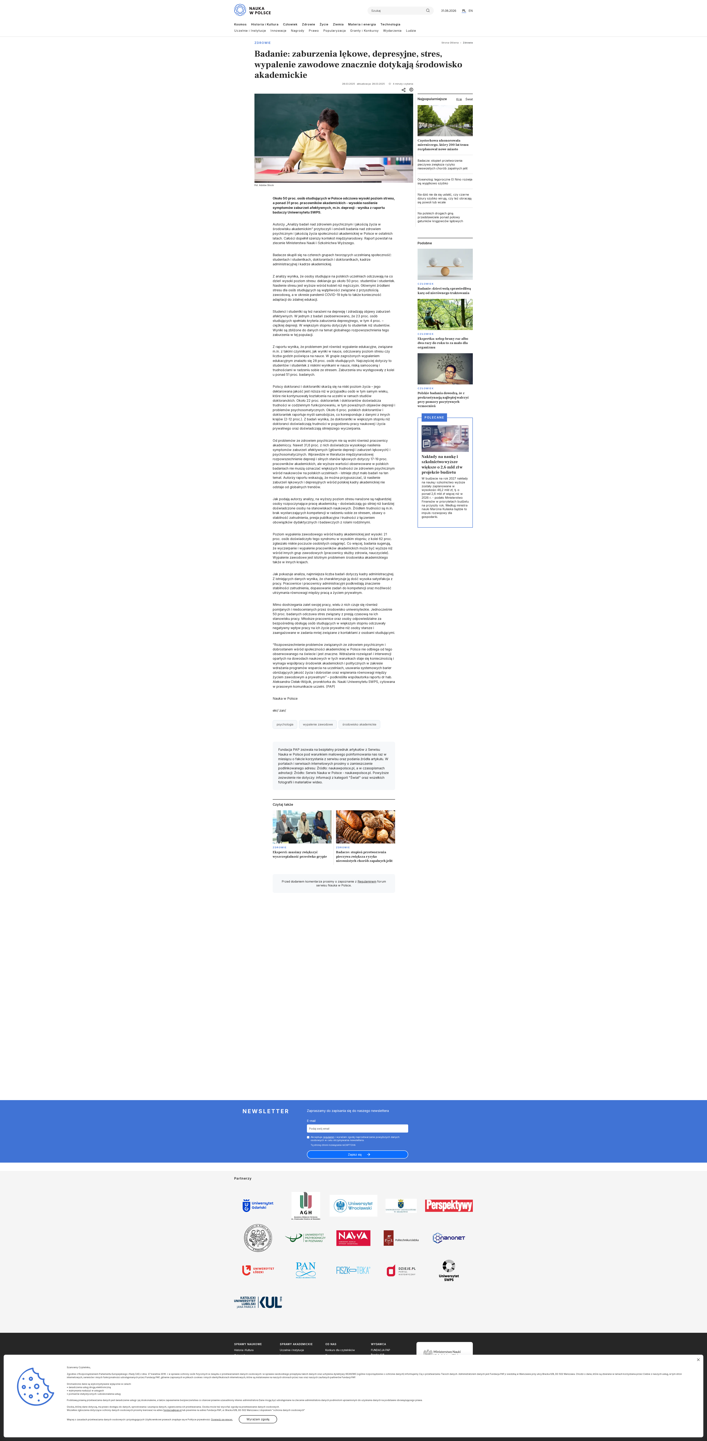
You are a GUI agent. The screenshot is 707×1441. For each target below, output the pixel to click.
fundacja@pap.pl (172, 1410)
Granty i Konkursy (364, 30)
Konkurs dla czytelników (340, 1350)
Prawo (314, 30)
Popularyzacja (334, 30)
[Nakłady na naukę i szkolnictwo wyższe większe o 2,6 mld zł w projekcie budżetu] (445, 472)
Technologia (390, 24)
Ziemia (338, 24)
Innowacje (278, 30)
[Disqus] (333, 948)
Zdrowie (308, 24)
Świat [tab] (469, 99)
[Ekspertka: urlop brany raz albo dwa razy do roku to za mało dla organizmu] (445, 324)
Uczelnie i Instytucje (250, 30)
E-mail (311, 1121)
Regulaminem (367, 881)
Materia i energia (362, 24)
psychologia (285, 724)
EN (471, 11)
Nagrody (297, 30)
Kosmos (240, 24)
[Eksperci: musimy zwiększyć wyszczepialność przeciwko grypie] (302, 837)
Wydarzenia (392, 30)
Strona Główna (450, 42)
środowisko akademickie (359, 724)
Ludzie (411, 30)
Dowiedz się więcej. (222, 1419)
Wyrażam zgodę (258, 1419)
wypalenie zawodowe (318, 724)
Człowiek (290, 24)
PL (464, 10)
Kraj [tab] (459, 99)
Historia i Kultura (265, 24)
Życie (324, 24)
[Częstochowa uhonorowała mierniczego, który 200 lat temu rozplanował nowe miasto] (445, 129)
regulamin (328, 1137)
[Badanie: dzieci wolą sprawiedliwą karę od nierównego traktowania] (445, 272)
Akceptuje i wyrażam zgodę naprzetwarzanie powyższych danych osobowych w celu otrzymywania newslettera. (355, 1139)
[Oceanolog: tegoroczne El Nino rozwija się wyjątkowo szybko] (445, 181)
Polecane (434, 417)
